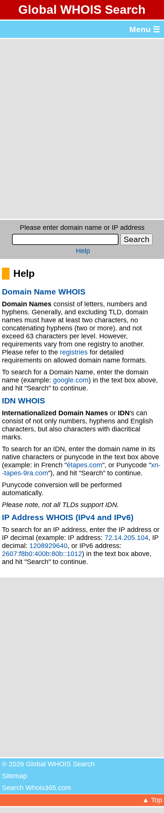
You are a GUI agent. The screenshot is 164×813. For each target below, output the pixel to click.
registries (74, 352)
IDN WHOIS (23, 400)
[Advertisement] (82, 129)
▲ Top (152, 800)
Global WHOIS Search (82, 9)
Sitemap (14, 776)
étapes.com (84, 465)
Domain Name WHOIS (43, 291)
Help (83, 251)
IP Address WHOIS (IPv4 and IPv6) (67, 517)
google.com (70, 380)
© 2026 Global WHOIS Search (48, 764)
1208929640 (48, 546)
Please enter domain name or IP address (82, 227)
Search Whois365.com (36, 788)
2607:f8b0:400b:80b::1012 (42, 554)
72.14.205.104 (126, 537)
